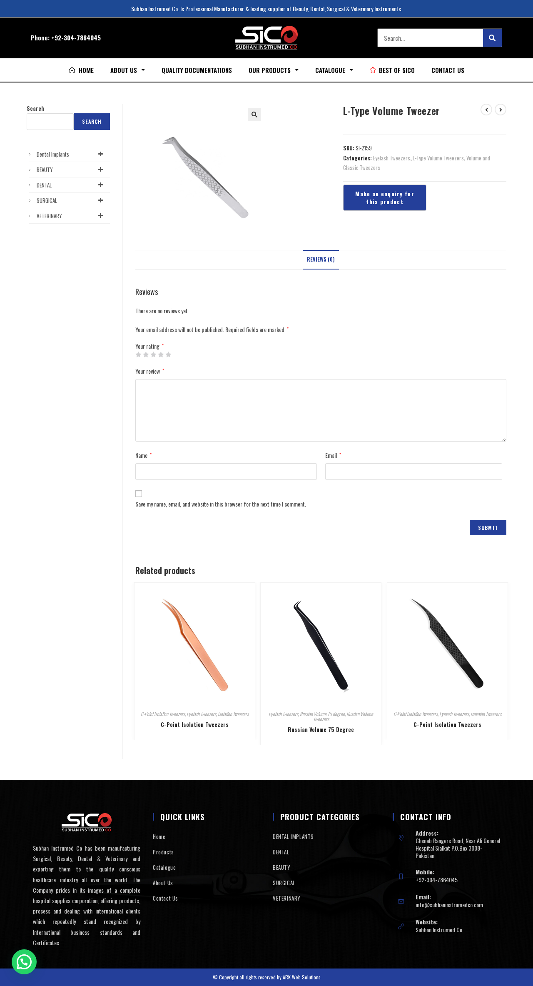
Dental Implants (53, 154)
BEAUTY (45, 169)
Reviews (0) (321, 259)
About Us (123, 70)
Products (163, 852)
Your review (149, 371)
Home (159, 836)
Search (35, 108)
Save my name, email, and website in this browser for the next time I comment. (220, 503)
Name (143, 455)
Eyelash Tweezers (391, 158)
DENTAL (44, 185)
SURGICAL (47, 200)
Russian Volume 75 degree (322, 713)
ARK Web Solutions (302, 977)
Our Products (270, 70)
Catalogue (330, 70)
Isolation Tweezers (233, 713)
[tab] (321, 259)
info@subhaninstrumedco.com (449, 904)
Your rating (149, 346)
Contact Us (447, 70)
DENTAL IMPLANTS (293, 836)
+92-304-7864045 (76, 37)
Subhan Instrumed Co (439, 929)
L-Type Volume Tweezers (438, 158)
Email (333, 455)
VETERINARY (49, 216)
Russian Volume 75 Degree (321, 729)
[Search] (492, 38)
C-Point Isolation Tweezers (163, 713)
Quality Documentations (197, 70)
